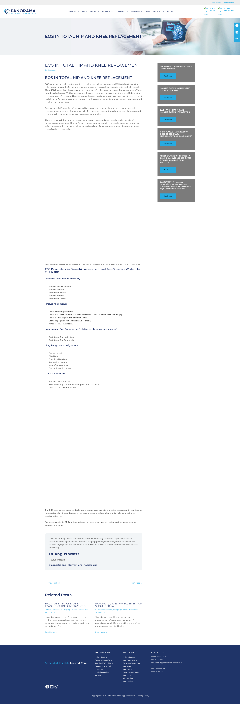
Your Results (127, 669)
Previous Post (52, 583)
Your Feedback (128, 681)
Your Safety (127, 666)
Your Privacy (127, 675)
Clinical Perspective (53, 609)
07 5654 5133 (161, 657)
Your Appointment (130, 660)
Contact (98, 675)
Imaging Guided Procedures (75, 609)
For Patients (216, 3)
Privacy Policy (143, 696)
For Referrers (229, 3)
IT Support (98, 669)
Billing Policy (128, 678)
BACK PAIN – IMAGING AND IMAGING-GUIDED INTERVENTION (66, 605)
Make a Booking (101, 657)
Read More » (50, 632)
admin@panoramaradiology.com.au (169, 663)
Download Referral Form (104, 663)
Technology (50, 70)
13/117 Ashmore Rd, (158, 668)
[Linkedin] (237, 32)
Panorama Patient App (131, 663)
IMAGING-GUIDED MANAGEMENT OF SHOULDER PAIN (118, 605)
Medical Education (102, 672)
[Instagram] (237, 38)
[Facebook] (47, 686)
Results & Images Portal (103, 660)
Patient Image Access (131, 672)
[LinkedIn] (52, 686)
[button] (77, 11)
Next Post (136, 583)
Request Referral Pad (103, 666)
